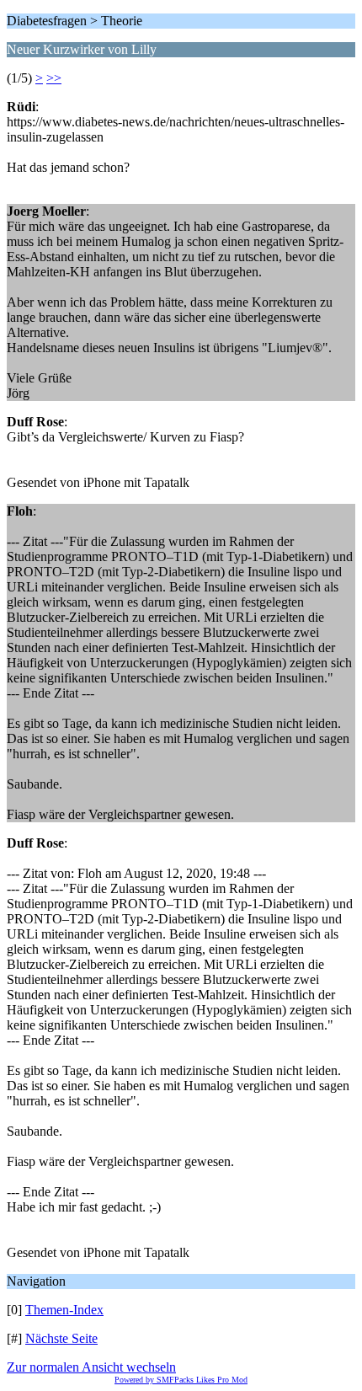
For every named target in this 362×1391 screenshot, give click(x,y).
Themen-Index (64, 1310)
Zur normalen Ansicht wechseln (91, 1367)
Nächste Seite (61, 1338)
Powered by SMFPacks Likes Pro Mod (181, 1379)
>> (53, 78)
